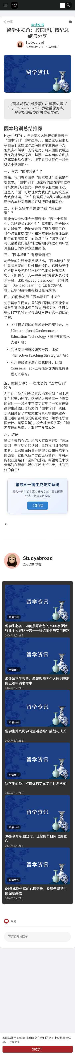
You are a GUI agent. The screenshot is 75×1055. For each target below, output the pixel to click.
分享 (10, 21)
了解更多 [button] (14, 1042)
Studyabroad (35, 42)
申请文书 (37, 25)
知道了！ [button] (37, 1049)
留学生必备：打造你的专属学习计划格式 (35, 783)
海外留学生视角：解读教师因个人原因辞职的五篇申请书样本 (37, 681)
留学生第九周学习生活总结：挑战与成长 (35, 730)
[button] (68, 5)
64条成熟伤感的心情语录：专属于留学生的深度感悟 (36, 891)
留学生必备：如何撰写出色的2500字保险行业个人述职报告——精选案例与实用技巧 (37, 628)
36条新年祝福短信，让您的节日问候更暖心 (36, 838)
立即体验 (37, 505)
